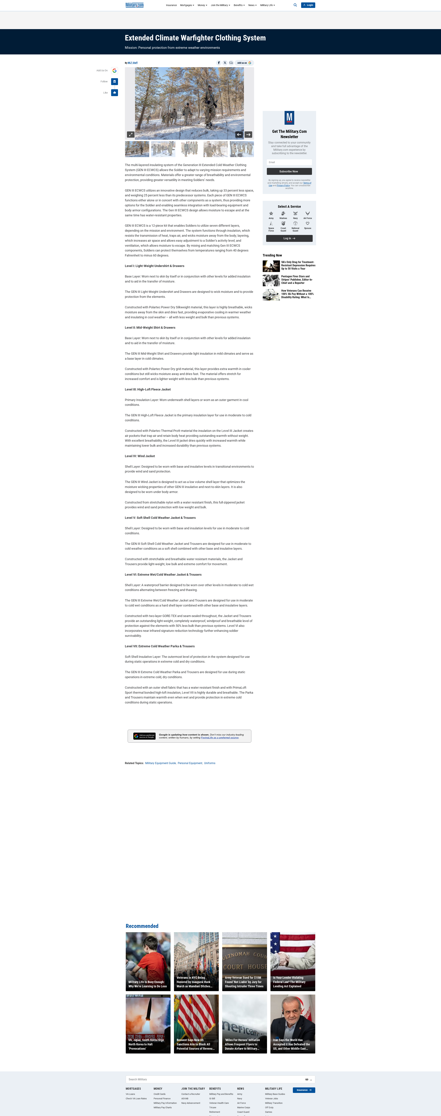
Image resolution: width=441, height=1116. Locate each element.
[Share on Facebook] (219, 63)
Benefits (238, 5)
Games (268, 1112)
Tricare (212, 1107)
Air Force (241, 1103)
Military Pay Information (165, 1103)
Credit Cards (160, 1094)
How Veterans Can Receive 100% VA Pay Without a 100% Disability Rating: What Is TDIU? (297, 294)
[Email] (231, 63)
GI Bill (212, 1098)
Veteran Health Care (219, 1103)
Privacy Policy (283, 185)
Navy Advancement (190, 1103)
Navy (239, 1098)
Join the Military (219, 5)
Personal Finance (162, 1098)
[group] (189, 103)
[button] (137, 149)
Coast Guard (243, 1112)
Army (239, 1094)
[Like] (114, 92)
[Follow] (114, 81)
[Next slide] (248, 134)
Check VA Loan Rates (136, 1098)
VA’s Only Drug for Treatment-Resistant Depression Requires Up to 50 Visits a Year (298, 265)
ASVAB (184, 1098)
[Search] (295, 5)
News (251, 5)
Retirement (214, 1112)
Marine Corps (243, 1107)
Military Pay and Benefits (221, 1094)
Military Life (266, 5)
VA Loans (130, 1094)
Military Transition (274, 1103)
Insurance (171, 5)
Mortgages (186, 5)
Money (201, 5)
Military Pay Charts (163, 1107)
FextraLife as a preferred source (220, 737)
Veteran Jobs (271, 1098)
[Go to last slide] (239, 134)
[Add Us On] (114, 70)
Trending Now (272, 255)
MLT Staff (133, 62)
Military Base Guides (275, 1094)
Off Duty (269, 1107)
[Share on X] (225, 63)
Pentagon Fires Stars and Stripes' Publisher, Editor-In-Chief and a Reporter (297, 280)
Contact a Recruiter (190, 1094)
